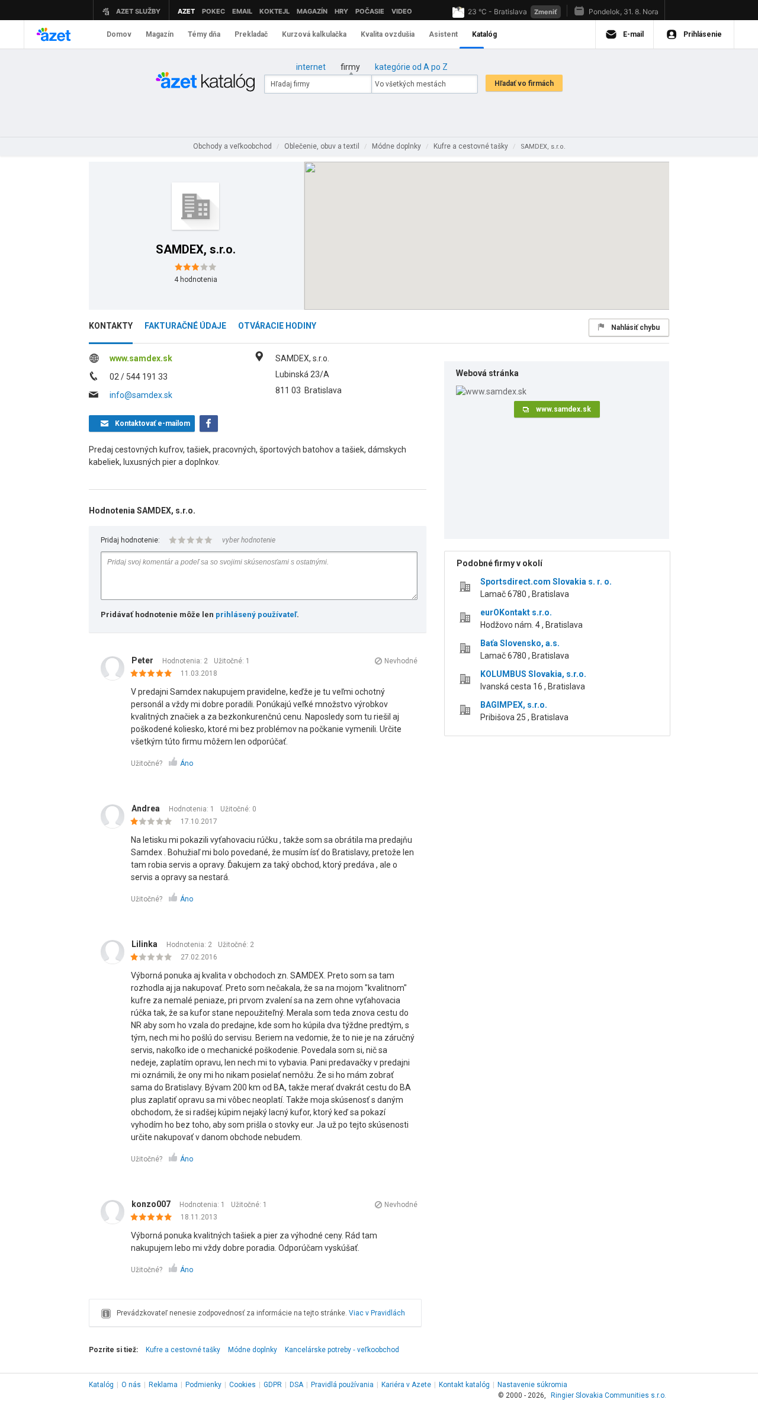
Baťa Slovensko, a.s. (520, 643)
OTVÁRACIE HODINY (277, 325)
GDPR (273, 1385)
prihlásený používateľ (256, 614)
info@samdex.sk (141, 395)
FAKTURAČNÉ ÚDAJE (185, 325)
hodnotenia (195, 279)
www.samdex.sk (141, 358)
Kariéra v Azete (406, 1385)
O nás (131, 1385)
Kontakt (464, 1385)
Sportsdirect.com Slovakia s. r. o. (546, 581)
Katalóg (101, 1385)
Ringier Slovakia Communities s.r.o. (608, 1395)
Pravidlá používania (342, 1385)
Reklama (163, 1385)
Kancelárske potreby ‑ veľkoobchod (342, 1350)
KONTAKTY (111, 325)
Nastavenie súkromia (532, 1385)
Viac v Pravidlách (377, 1313)
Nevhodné (400, 661)
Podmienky (203, 1385)
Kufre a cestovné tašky (183, 1350)
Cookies (242, 1385)
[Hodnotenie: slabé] (154, 822)
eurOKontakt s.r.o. (516, 612)
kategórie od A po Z (411, 67)
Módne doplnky (252, 1350)
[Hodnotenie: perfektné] (154, 674)
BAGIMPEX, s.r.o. (513, 705)
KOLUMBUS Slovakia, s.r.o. (533, 674)
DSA (296, 1385)
